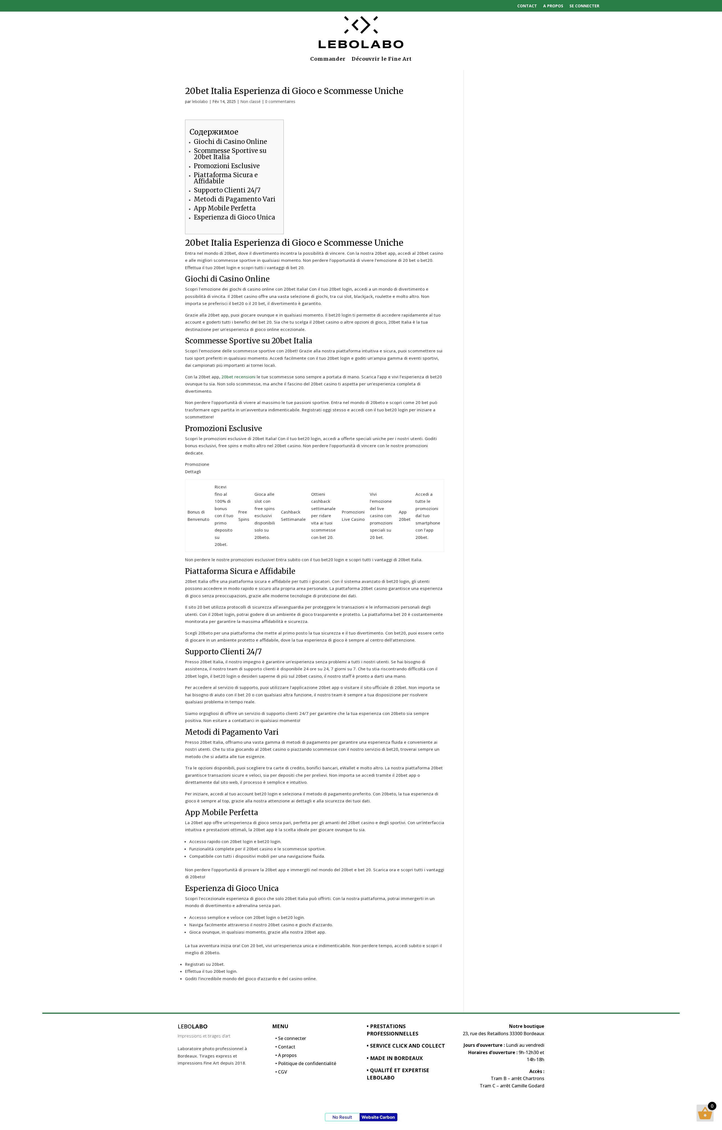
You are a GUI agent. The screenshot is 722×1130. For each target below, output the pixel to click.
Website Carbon (378, 1117)
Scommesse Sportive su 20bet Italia (230, 154)
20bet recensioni (238, 376)
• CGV (281, 1073)
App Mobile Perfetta (225, 208)
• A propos (286, 1056)
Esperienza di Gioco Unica (234, 217)
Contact (527, 5)
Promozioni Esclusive (227, 166)
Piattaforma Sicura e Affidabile (226, 178)
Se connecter (584, 5)
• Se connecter (290, 1039)
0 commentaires (280, 101)
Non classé (250, 101)
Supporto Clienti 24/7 (227, 190)
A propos (553, 5)
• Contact (285, 1048)
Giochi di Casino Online (230, 142)
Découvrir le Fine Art (382, 59)
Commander (327, 59)
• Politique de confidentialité (305, 1064)
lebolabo (200, 101)
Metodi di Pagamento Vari (235, 199)
